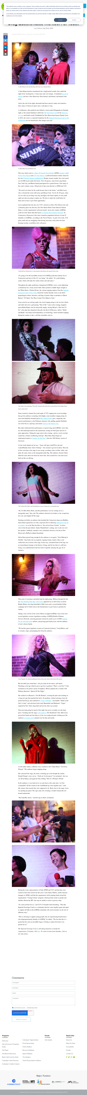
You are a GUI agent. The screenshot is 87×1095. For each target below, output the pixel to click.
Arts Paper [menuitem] (5, 1050)
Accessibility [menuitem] (70, 1047)
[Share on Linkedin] (5, 47)
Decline (74, 20)
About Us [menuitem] (69, 1040)
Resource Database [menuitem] (28, 1050)
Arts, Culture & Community (31, 34)
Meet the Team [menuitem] (70, 1043)
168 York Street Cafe (50, 113)
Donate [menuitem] (68, 1050)
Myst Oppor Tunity (46, 418)
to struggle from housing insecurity (52, 213)
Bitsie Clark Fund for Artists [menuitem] (10, 1057)
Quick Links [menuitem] (70, 1035)
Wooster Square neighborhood (33, 178)
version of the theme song (50, 423)
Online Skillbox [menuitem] (27, 1047)
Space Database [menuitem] (27, 1053)
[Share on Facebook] (5, 37)
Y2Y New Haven (39, 175)
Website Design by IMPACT (61, 1092)
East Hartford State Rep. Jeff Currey (32, 602)
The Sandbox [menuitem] (27, 1057)
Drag (13, 34)
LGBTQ (19, 34)
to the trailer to (41, 713)
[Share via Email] (5, 54)
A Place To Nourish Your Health (43, 173)
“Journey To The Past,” (39, 438)
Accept (60, 20)
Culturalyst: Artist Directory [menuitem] (10, 1060)
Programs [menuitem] (5, 1035)
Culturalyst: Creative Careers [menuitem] (10, 1064)
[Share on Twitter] (5, 40)
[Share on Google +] (5, 44)
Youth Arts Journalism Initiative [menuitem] (32, 1060)
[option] (13, 1082)
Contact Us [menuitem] (69, 1053)
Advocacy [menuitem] (5, 1041)
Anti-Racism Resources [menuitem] (9, 1053)
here (38, 931)
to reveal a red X (29, 718)
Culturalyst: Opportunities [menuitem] (30, 1040)
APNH (43, 34)
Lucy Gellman (38, 28)
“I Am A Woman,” (46, 700)
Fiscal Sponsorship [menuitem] (28, 1043)
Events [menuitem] (47, 1035)
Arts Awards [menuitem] (48, 1040)
